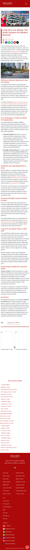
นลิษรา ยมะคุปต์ (9, 349)
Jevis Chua (10, 38)
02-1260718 (8, 525)
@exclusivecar (8, 531)
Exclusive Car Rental (10, 537)
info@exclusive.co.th (10, 528)
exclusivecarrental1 (9, 534)
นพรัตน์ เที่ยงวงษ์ (23, 349)
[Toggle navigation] (26, 3)
